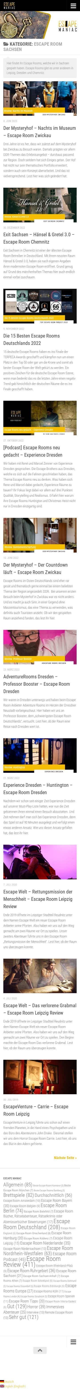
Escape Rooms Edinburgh (49, 1286)
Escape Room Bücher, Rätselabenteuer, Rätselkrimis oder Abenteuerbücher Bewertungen (38, 1216)
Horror (36, 1306)
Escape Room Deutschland (36, 1224)
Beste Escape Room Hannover (48, 1185)
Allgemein (17, 1185)
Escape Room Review (32, 1261)
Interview (35, 1312)
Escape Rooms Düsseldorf (19, 1286)
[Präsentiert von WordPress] (21, 1366)
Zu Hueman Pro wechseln (59, 1365)
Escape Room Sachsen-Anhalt (41, 1276)
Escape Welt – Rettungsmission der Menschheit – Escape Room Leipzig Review (37, 899)
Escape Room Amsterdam (21, 1200)
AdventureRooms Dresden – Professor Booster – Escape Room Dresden (36, 684)
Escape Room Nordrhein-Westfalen (38, 1250)
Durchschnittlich (53, 1195)
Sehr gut (23, 1317)
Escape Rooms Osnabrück (33, 1296)
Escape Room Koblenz (38, 1238)
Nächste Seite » (65, 1158)
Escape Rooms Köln (49, 1291)
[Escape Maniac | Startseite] (11, 5)
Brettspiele (18, 1195)
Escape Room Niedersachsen (24, 1249)
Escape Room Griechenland (33, 1233)
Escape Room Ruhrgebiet (31, 1270)
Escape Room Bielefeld (38, 1211)
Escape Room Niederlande (45, 1243)
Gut (17, 1306)
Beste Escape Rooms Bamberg (49, 1190)
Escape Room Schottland (38, 1280)
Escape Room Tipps (27, 1301)
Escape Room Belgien (25, 1206)
